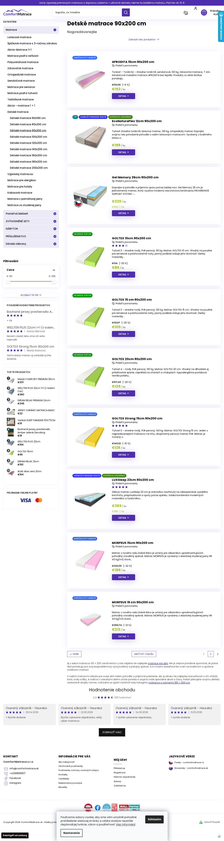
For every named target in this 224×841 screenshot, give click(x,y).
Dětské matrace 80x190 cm (28, 118)
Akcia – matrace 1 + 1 (21, 105)
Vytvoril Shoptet (212, 822)
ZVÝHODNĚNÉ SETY (18, 221)
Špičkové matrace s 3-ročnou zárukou (32, 43)
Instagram (15, 783)
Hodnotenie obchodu (112, 690)
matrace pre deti (158, 663)
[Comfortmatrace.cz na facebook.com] (98, 808)
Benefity (63, 787)
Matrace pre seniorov (21, 87)
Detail (122, 96)
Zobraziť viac (112, 732)
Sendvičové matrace (21, 80)
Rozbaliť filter (29, 295)
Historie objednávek (124, 776)
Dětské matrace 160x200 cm (28, 155)
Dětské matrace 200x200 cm (29, 168)
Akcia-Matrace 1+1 (19, 49)
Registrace (120, 772)
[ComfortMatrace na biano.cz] (114, 808)
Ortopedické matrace (21, 74)
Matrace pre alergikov (21, 180)
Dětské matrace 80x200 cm (28, 124)
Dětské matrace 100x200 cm (28, 137)
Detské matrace (18, 112)
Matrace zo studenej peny (24, 205)
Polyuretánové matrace (22, 62)
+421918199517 (18, 773)
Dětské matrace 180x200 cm (28, 161)
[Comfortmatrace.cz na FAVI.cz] (88, 808)
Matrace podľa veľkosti (22, 56)
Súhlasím (154, 819)
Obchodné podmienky (71, 766)
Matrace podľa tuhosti (22, 93)
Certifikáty (64, 778)
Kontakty (63, 774)
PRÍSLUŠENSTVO (16, 236)
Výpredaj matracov (20, 174)
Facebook (15, 778)
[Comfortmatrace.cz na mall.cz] (129, 808)
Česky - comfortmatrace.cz (189, 762)
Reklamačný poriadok (70, 783)
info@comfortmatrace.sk (24, 768)
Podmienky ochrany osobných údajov (79, 770)
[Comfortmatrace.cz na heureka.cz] (106, 808)
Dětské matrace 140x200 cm (28, 149)
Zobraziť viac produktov (142, 39)
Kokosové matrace (19, 192)
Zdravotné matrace (20, 68)
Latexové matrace (19, 37)
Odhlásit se (120, 785)
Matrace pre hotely (19, 186)
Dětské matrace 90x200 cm (28, 130)
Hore (76, 654)
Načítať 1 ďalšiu (144, 654)
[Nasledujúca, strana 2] (211, 654)
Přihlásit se (119, 768)
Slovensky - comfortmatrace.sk (191, 768)
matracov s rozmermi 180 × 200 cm (169, 682)
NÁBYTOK (12, 228)
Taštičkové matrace (20, 99)
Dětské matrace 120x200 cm (28, 143)
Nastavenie (71, 833)
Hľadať (127, 12)
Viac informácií (125, 824)
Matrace (11, 30)
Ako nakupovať (66, 762)
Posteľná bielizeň (17, 213)
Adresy (117, 781)
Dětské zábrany (16, 244)
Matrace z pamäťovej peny (24, 199)
